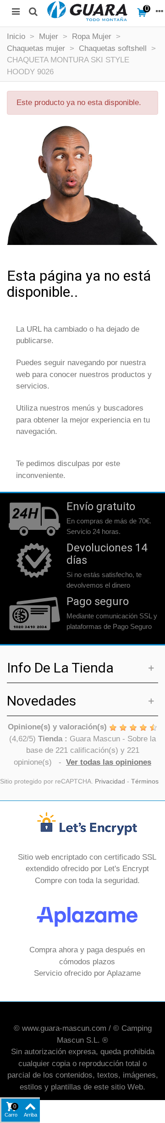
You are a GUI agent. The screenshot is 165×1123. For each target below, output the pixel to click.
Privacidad (110, 781)
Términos (145, 781)
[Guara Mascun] (87, 11)
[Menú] (15, 11)
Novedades (41, 701)
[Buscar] (33, 11)
